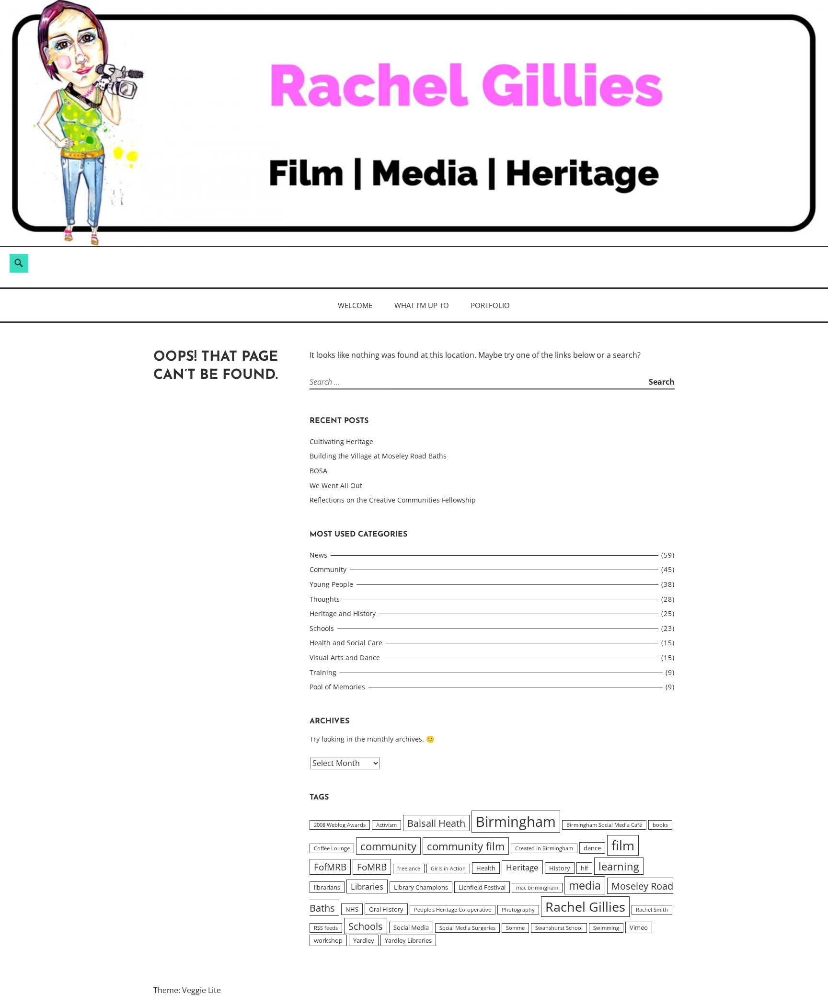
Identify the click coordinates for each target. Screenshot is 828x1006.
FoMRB (372, 866)
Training (323, 672)
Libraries (367, 886)
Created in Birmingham (544, 848)
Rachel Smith (652, 909)
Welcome (355, 305)
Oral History (386, 909)
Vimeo (639, 927)
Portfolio (490, 305)
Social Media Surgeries (467, 928)
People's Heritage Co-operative (452, 909)
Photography (518, 909)
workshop (328, 940)
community (388, 846)
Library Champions (421, 887)
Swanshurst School (559, 928)
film (622, 845)
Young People (331, 584)
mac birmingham (537, 887)
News (318, 555)
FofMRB (330, 866)
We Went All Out (336, 485)
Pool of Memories (337, 686)
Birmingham (516, 821)
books (660, 825)
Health (485, 868)
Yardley (363, 940)
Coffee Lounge (332, 848)
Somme (515, 928)
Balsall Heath (436, 823)
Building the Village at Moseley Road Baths (378, 455)
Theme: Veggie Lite (187, 990)
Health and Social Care (346, 642)
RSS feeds (326, 928)
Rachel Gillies (585, 906)
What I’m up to (421, 305)
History (559, 868)
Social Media (411, 927)
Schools (322, 628)
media (585, 885)
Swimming (606, 928)
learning (618, 866)
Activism (386, 825)
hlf (584, 868)
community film (466, 846)
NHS (351, 909)
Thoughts (325, 599)
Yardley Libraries (408, 940)
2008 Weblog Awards (340, 825)
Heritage (522, 867)
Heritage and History (343, 613)
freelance (408, 868)
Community (328, 569)
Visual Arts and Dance (345, 657)
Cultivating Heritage (341, 441)
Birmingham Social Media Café (604, 825)
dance (592, 848)
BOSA (318, 470)
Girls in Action (448, 868)
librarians (327, 887)
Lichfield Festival (482, 887)
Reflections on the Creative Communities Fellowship (393, 499)
